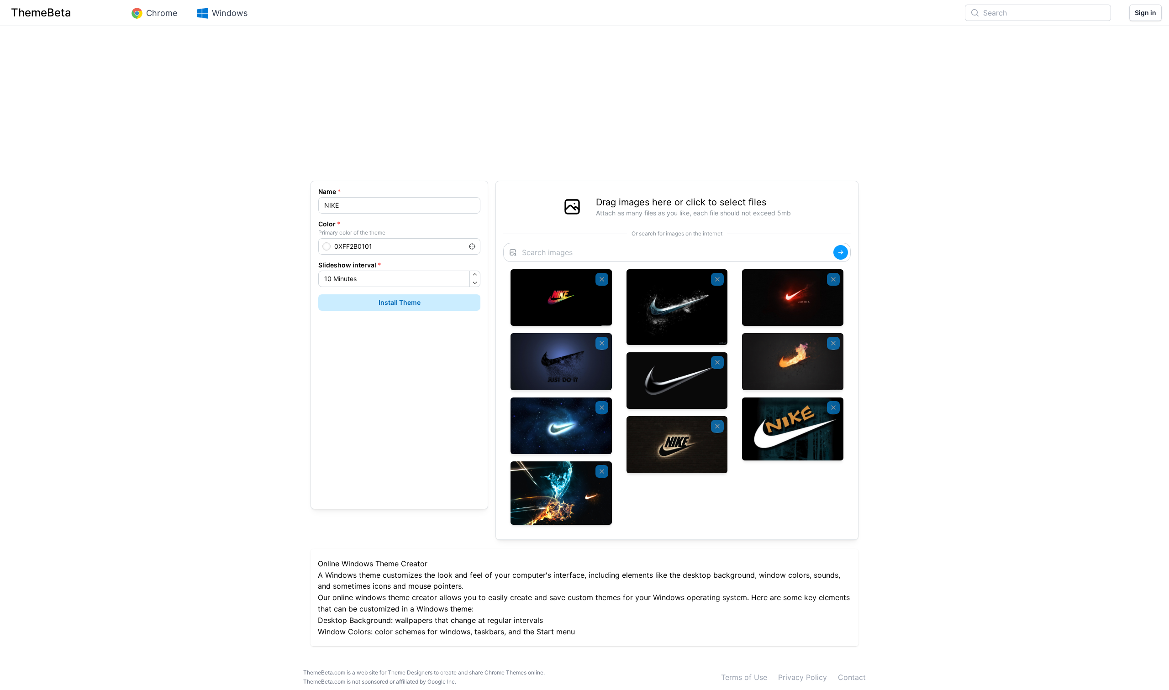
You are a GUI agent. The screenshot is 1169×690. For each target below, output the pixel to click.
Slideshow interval (349, 265)
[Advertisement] (584, 108)
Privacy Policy (802, 677)
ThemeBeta (41, 12)
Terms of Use (744, 677)
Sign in (1145, 12)
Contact (852, 677)
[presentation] (677, 206)
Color (329, 224)
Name (329, 191)
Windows (229, 13)
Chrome (161, 13)
